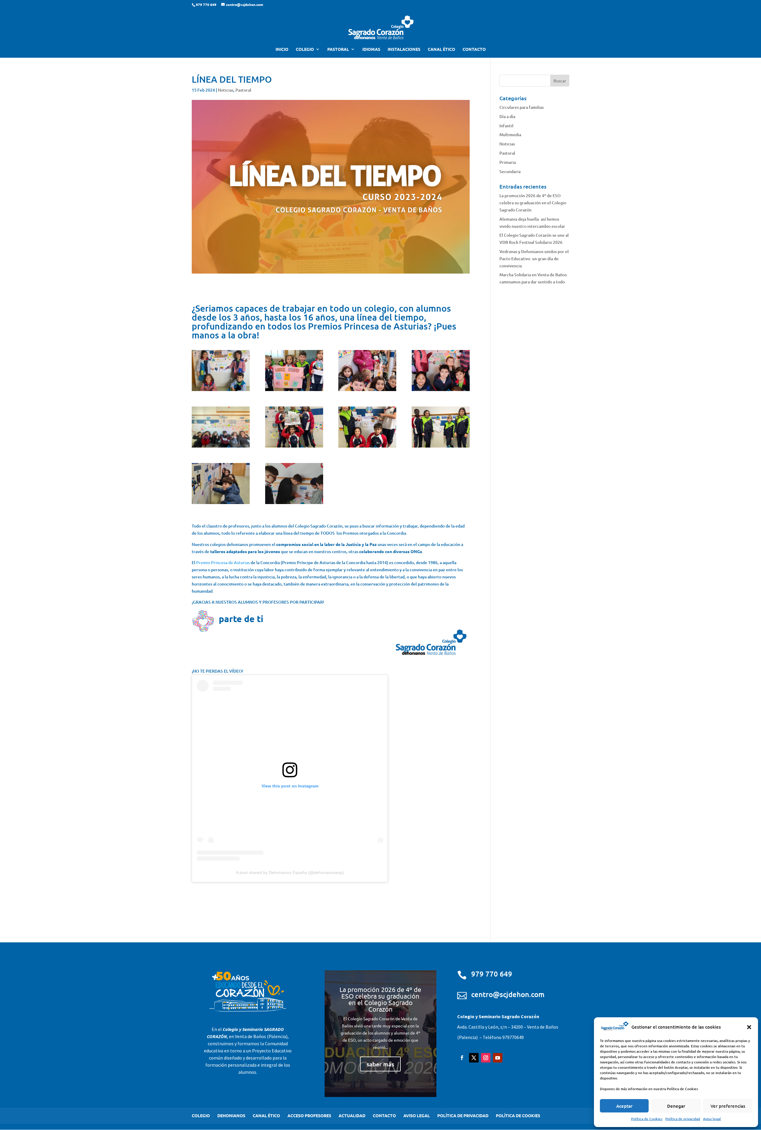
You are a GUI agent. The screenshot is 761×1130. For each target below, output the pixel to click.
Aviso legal (712, 1118)
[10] (294, 504)
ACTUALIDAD (352, 1115)
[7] (367, 447)
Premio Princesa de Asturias (223, 562)
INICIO (282, 49)
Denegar (676, 1106)
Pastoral (243, 90)
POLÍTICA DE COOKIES (518, 1115)
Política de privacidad (682, 1118)
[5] (221, 447)
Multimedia (510, 134)
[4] (441, 391)
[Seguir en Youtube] (497, 1057)
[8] (441, 447)
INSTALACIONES (404, 49)
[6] (294, 447)
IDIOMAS (371, 49)
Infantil (506, 125)
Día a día (507, 116)
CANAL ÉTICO (441, 49)
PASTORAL (338, 49)
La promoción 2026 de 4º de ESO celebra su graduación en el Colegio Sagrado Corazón (532, 203)
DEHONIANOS (231, 1115)
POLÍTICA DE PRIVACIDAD (462, 1115)
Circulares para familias (521, 107)
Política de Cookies (646, 1118)
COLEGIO (305, 49)
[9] (221, 504)
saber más (380, 1064)
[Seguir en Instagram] (485, 1057)
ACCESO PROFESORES (309, 1115)
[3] (367, 391)
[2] (294, 391)
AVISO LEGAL (416, 1115)
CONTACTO (474, 49)
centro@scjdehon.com (508, 994)
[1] (221, 391)
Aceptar (624, 1106)
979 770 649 (491, 973)
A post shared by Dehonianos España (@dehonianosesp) (290, 872)
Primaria (507, 162)
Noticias (225, 90)
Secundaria (510, 171)
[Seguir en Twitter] (474, 1057)
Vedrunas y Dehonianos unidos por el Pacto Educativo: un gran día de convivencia (534, 259)
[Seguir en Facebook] (462, 1057)
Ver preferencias (727, 1106)
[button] (749, 1027)
